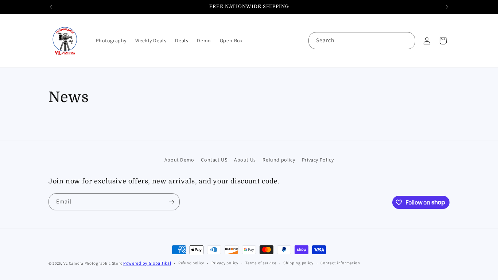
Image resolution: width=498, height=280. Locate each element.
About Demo (179, 159)
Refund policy (278, 159)
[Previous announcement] (51, 7)
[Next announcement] (447, 7)
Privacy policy (224, 262)
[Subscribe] (171, 201)
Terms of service (260, 262)
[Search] (407, 40)
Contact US (214, 159)
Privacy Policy (318, 159)
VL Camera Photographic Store (93, 263)
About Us (245, 159)
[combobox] (362, 40)
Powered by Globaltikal (147, 263)
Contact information (340, 262)
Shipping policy (298, 262)
